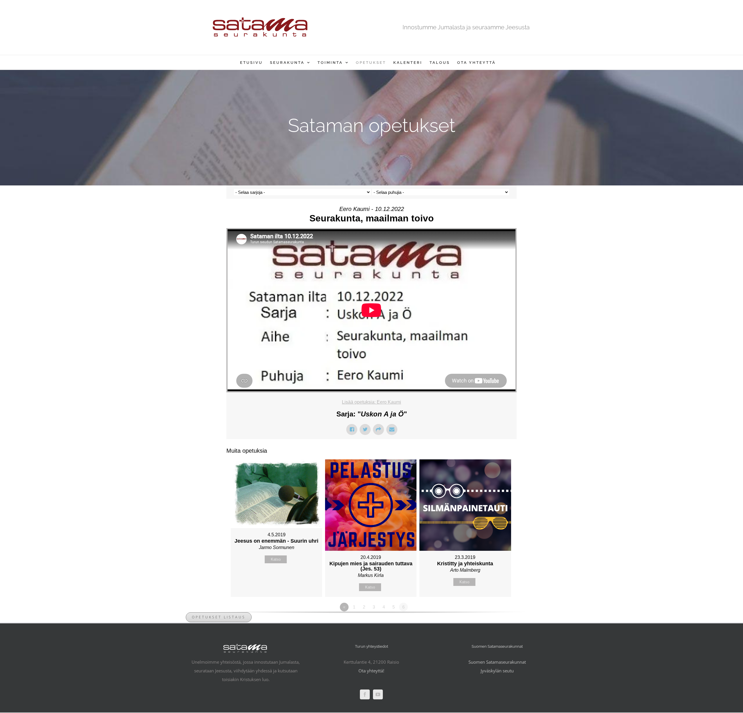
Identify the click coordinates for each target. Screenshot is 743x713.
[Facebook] (365, 694)
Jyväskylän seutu (497, 671)
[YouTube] (378, 694)
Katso (276, 559)
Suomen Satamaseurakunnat (497, 662)
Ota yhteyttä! (371, 671)
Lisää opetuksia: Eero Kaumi (371, 402)
